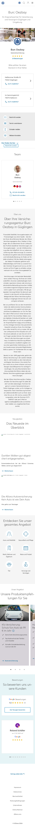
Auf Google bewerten (17, 710)
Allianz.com (17, 814)
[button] (17, 41)
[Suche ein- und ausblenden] (24, 3)
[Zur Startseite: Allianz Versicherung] (2, 3)
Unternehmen (17, 805)
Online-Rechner (18, 810)
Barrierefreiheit (17, 796)
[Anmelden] (28, 3)
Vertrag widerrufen (16, 774)
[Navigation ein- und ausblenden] (32, 3)
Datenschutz (18, 792)
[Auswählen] (30, 81)
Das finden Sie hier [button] (8, 143)
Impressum (17, 787)
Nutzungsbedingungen (17, 801)
